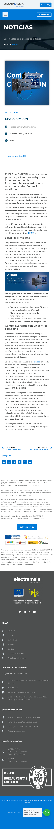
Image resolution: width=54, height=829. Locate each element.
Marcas (13, 127)
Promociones (30, 127)
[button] (5, 14)
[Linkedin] (19, 611)
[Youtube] (34, 611)
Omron (20, 127)
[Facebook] (24, 611)
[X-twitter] (29, 611)
